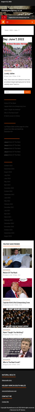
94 (18, 364)
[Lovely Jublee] (17, 55)
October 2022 (8, 191)
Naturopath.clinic (7, 380)
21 (19, 275)
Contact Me (5, 402)
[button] (7, 22)
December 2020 (9, 223)
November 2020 (9, 226)
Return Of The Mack (10, 103)
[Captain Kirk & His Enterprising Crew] (17, 288)
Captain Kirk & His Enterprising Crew (16, 17)
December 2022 (9, 188)
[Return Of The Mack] (17, 258)
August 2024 (8, 172)
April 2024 (7, 185)
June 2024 (7, 178)
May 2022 (7, 201)
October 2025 (8, 165)
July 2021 (7, 210)
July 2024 (7, 175)
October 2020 (8, 230)
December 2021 (9, 207)
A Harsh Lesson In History (12, 116)
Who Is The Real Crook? (11, 113)
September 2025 (9, 169)
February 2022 (8, 204)
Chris (15, 76)
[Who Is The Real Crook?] (17, 347)
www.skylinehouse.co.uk (9, 391)
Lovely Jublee (9, 73)
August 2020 (8, 236)
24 (21, 334)
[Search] (32, 22)
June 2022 (7, 198)
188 (19, 76)
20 (21, 305)
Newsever (13, 410)
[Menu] (7, 22)
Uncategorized (7, 70)
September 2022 (9, 194)
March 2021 (7, 217)
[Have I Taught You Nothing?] (17, 318)
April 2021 (7, 214)
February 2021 (8, 220)
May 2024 (7, 181)
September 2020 (9, 233)
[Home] (3, 22)
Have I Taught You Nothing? (12, 109)
